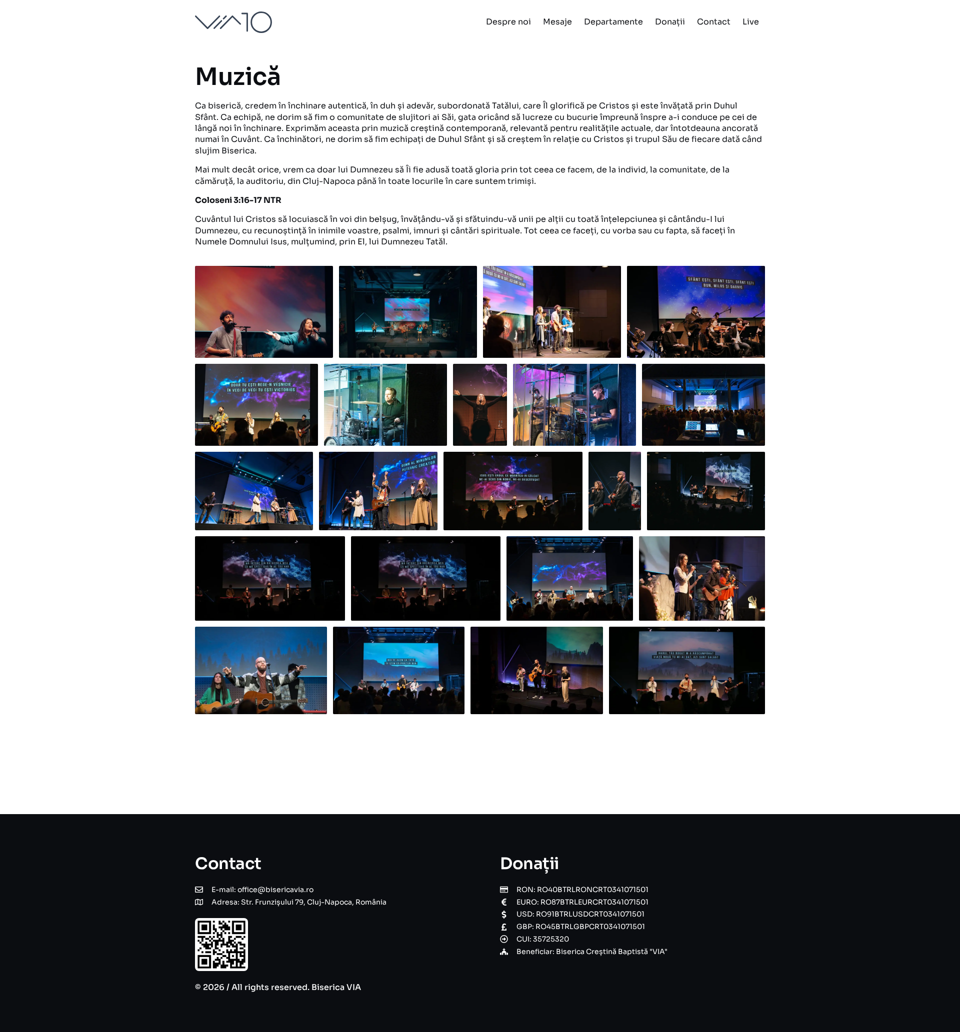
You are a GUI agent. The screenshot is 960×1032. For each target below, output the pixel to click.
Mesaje (557, 21)
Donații (670, 21)
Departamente (613, 21)
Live (750, 21)
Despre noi (508, 21)
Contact (713, 21)
